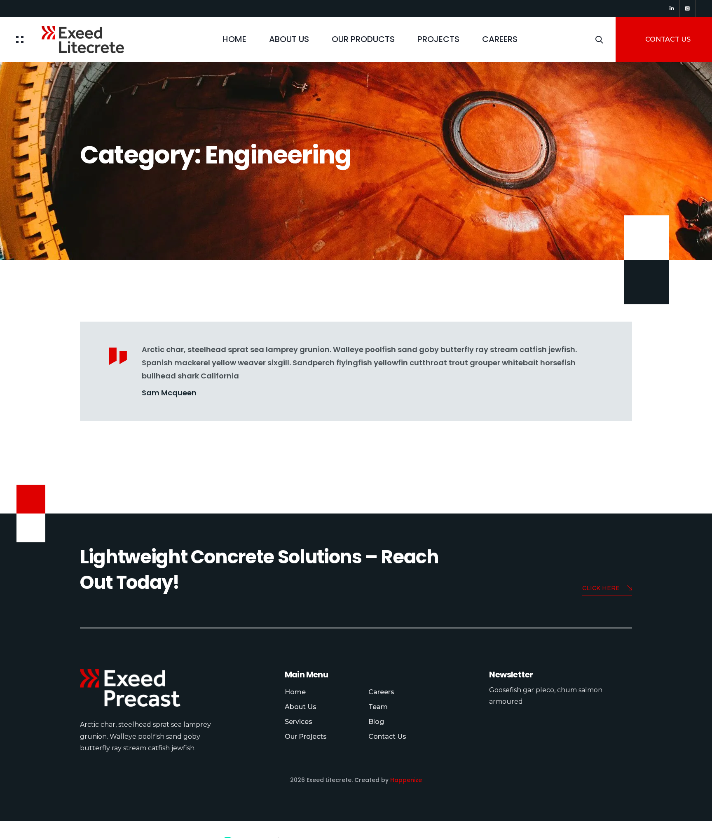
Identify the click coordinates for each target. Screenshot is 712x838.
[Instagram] (687, 8)
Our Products (363, 39)
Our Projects (306, 736)
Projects (438, 39)
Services (298, 722)
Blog (376, 722)
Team (378, 707)
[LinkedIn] (671, 8)
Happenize (406, 780)
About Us (289, 39)
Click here (601, 588)
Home (234, 39)
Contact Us (387, 736)
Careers (500, 39)
